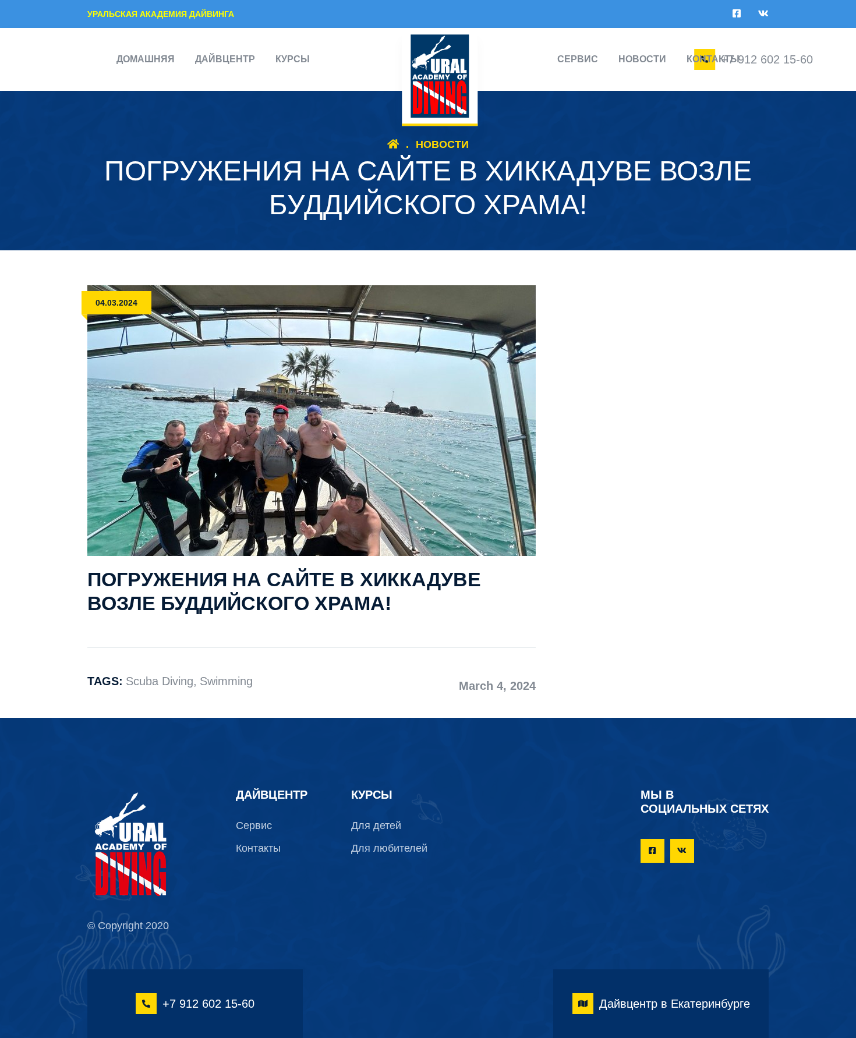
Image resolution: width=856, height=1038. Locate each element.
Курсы (292, 59)
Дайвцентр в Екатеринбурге (674, 1003)
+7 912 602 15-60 (767, 59)
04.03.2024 (116, 302)
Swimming (226, 681)
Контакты (713, 59)
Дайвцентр (225, 59)
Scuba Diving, (161, 681)
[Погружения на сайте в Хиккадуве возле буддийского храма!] (311, 419)
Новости (642, 59)
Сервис (577, 59)
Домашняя (145, 59)
